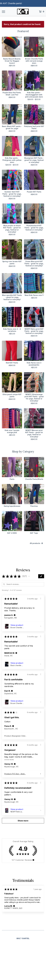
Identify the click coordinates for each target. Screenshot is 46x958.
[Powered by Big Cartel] (23, 938)
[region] (23, 3)
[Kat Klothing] (23, 11)
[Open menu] (3, 11)
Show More (9, 759)
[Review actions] (40, 598)
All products (35, 543)
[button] (29, 576)
